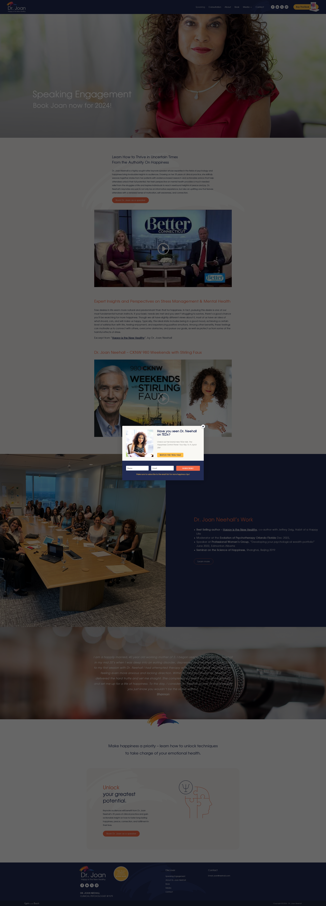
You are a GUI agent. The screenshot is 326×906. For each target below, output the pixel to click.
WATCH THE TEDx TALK (170, 455)
